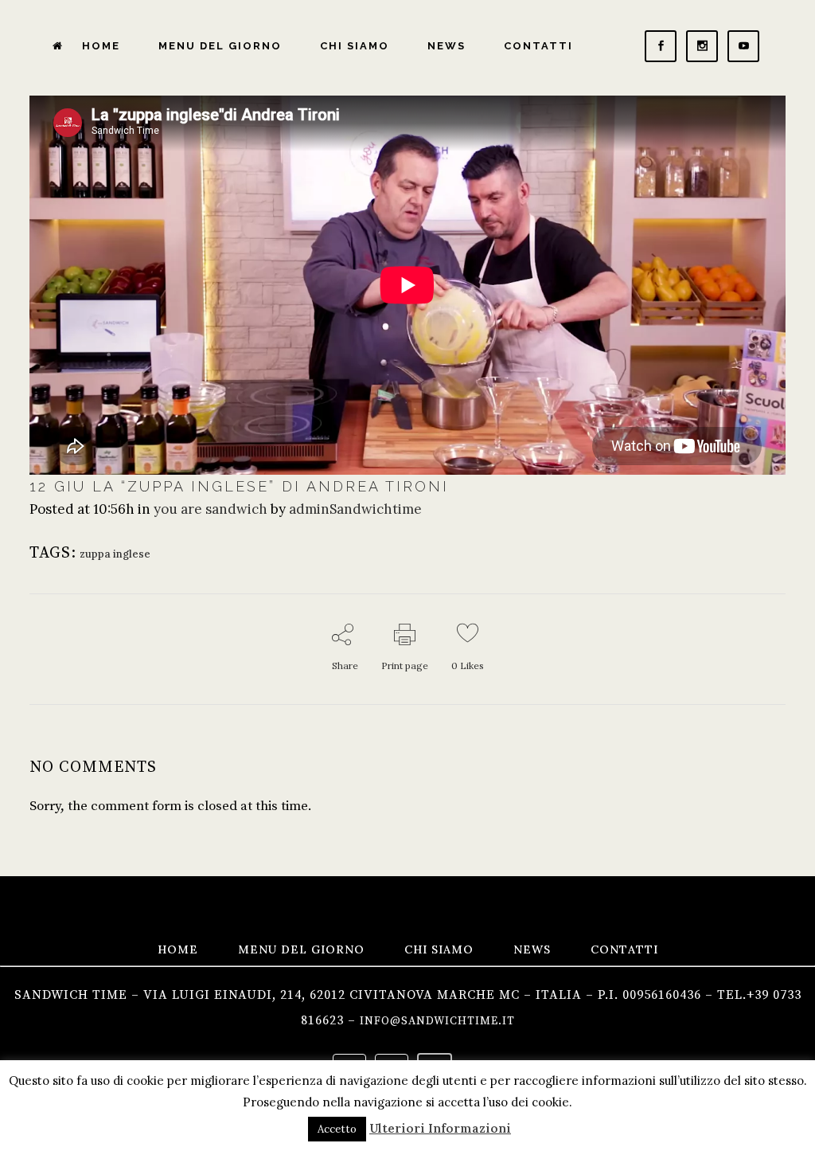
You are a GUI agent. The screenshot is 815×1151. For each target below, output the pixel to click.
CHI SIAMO (439, 949)
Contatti (624, 949)
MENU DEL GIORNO (301, 949)
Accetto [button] (337, 1129)
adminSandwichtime (355, 509)
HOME (178, 949)
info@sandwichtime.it (437, 1021)
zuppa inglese (115, 554)
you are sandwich (210, 509)
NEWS (532, 949)
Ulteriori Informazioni (440, 1128)
